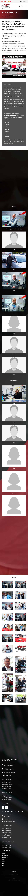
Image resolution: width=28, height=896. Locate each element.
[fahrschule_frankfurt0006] (7, 628)
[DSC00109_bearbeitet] (7, 638)
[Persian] (7, 1)
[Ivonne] (14, 393)
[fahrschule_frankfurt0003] (20, 683)
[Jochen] (14, 365)
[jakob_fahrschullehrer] (7, 663)
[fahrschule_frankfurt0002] (7, 649)
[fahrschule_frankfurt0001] (20, 606)
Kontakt (3, 865)
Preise (3, 863)
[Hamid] (14, 303)
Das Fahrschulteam (5, 855)
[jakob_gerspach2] (7, 682)
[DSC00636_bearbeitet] (7, 606)
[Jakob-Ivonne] (7, 595)
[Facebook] (19, 6)
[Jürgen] (14, 280)
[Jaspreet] (14, 481)
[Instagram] (22, 6)
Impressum (14, 871)
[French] (3, 1)
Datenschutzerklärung (14, 874)
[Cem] (14, 240)
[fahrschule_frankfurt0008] (20, 664)
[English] (2, 1)
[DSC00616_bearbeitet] (20, 617)
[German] (5, 1)
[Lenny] (14, 412)
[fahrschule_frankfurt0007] (20, 638)
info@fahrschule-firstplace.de (9, 772)
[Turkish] (10, 1)
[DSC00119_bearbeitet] (7, 585)
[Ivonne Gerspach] (7, 617)
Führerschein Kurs (5, 857)
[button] (26, 6)
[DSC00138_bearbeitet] (20, 585)
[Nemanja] (14, 344)
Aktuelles (3, 853)
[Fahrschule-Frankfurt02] (20, 628)
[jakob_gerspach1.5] (7, 698)
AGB (14, 878)
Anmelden (3, 861)
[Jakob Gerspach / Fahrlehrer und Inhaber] (14, 219)
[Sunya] (14, 456)
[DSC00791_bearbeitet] (20, 595)
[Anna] (14, 505)
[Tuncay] (14, 260)
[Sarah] (14, 324)
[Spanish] (9, 1)
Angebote (3, 859)
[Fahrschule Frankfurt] (5, 6)
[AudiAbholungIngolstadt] (20, 698)
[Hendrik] (14, 433)
